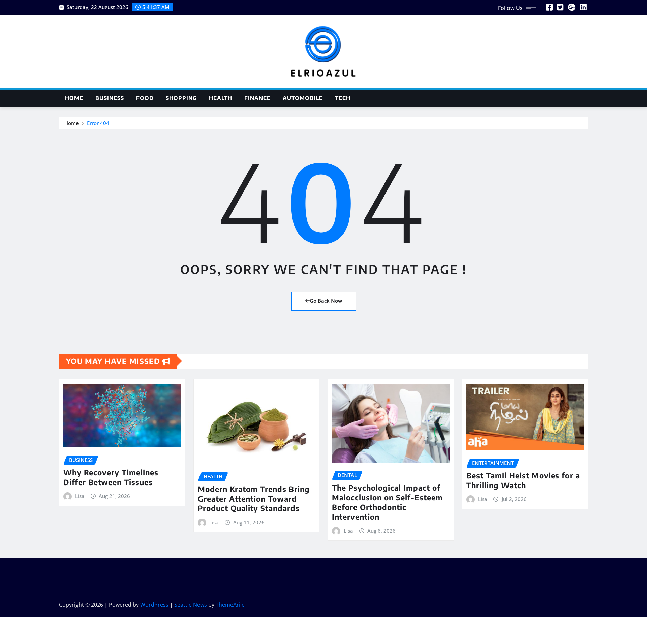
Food (145, 98)
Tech (342, 98)
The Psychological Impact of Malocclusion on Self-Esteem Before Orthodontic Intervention (387, 502)
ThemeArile (230, 604)
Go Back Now (326, 300)
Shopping (181, 98)
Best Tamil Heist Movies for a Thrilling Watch (523, 480)
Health (220, 98)
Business (109, 98)
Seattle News (190, 604)
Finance (257, 98)
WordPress (154, 604)
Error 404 (98, 123)
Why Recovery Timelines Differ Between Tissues (110, 477)
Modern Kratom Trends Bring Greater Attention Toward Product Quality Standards (254, 498)
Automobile (303, 98)
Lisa (80, 496)
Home (74, 98)
